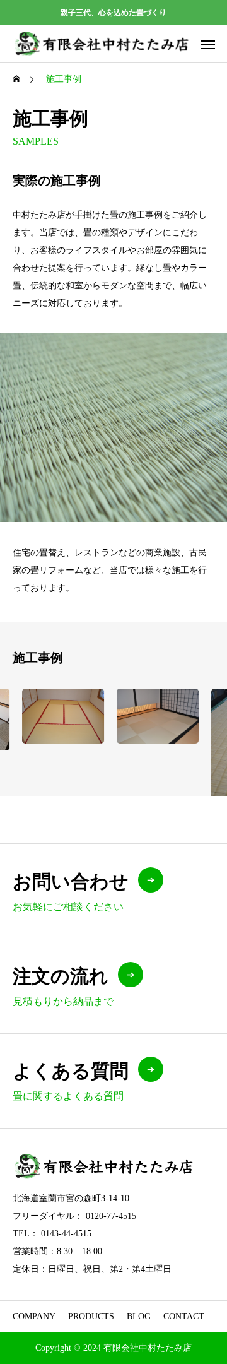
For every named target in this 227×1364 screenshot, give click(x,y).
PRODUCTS (91, 1316)
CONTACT (183, 1316)
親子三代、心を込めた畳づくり (113, 12)
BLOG (139, 1316)
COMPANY (34, 1316)
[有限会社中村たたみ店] (102, 43)
